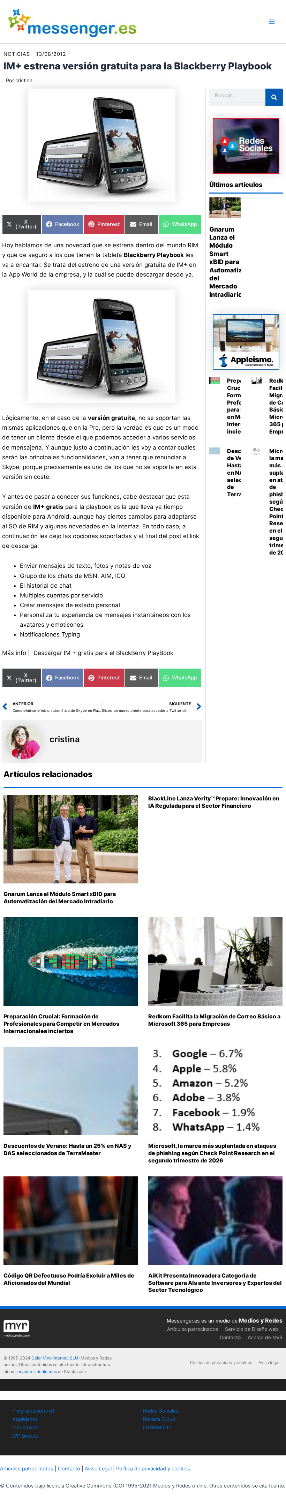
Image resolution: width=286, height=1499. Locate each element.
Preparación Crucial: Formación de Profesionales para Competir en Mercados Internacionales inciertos (61, 1023)
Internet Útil (157, 1427)
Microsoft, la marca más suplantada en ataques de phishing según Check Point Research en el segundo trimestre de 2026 (212, 1153)
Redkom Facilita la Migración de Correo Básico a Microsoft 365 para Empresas (214, 1020)
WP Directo (25, 1436)
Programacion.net (33, 1411)
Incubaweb (25, 1427)
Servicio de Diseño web (251, 1329)
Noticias (16, 54)
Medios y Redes (261, 1320)
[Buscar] (274, 97)
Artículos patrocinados (192, 1329)
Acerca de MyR (265, 1337)
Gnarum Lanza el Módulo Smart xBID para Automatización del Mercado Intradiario (234, 262)
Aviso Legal (98, 1469)
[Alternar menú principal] (271, 21)
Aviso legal (268, 1362)
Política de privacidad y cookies (221, 1362)
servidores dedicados (36, 1371)
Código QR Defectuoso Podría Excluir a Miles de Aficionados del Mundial (68, 1279)
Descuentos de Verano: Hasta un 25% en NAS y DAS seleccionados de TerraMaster (67, 1149)
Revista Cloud (159, 1419)
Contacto (230, 1337)
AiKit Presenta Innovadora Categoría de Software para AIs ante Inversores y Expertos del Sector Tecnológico (215, 1283)
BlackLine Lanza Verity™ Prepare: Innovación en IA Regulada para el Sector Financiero (213, 802)
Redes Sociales (161, 1411)
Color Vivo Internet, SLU (54, 1358)
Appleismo (24, 1419)
